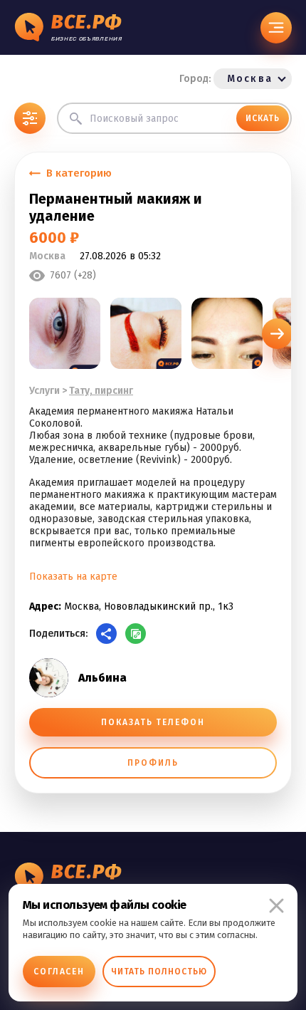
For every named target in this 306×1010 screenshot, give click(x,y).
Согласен (59, 972)
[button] (277, 333)
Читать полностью (159, 972)
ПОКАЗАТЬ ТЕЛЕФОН (152, 722)
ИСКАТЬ (263, 118)
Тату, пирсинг (101, 391)
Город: (226, 79)
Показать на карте (73, 577)
